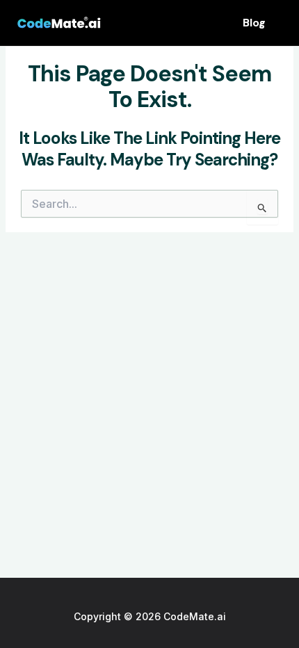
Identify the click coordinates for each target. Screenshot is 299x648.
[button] (254, 23)
